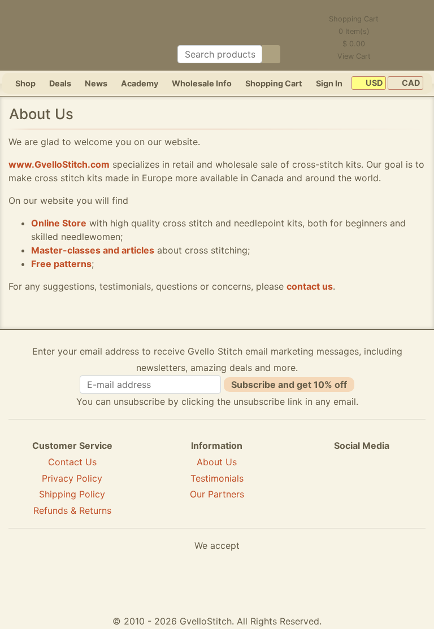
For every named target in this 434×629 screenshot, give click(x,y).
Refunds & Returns (72, 510)
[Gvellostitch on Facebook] (323, 486)
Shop (25, 83)
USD (373, 83)
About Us (217, 462)
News (96, 83)
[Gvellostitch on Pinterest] (362, 486)
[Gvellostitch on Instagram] (401, 486)
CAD (410, 83)
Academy (139, 83)
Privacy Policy (72, 478)
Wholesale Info (202, 83)
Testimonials (217, 478)
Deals (60, 83)
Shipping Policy (72, 494)
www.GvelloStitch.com (59, 164)
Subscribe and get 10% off (289, 384)
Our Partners (217, 494)
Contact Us (72, 462)
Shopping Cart (273, 83)
